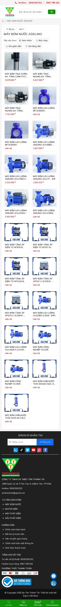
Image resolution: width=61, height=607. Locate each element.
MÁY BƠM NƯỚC (13, 504)
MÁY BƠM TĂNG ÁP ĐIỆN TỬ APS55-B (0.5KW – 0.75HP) (14, 247)
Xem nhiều (27, 40)
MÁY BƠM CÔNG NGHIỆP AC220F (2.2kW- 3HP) (41, 350)
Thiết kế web (47, 592)
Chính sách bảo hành (15, 529)
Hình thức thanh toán (15, 547)
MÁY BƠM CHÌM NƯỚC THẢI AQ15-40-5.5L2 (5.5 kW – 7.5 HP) (16, 418)
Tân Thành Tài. (32, 592)
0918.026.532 (16, 488)
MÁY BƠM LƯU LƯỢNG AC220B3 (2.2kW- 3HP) (44, 314)
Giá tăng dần (34, 46)
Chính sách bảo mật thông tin (19, 543)
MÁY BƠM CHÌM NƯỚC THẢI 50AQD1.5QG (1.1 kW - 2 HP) (44, 384)
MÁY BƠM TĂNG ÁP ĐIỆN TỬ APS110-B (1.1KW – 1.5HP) (14, 281)
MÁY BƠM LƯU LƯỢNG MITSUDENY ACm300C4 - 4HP (44, 111)
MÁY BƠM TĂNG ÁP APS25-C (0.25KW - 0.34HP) (14, 315)
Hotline (5, 488)
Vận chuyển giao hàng (16, 538)
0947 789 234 (52, 2)
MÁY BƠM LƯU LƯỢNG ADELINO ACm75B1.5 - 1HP (16, 179)
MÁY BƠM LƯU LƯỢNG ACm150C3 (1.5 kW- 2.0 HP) (16, 350)
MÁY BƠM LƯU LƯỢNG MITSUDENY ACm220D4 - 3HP (16, 145)
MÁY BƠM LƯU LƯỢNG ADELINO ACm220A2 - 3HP (16, 213)
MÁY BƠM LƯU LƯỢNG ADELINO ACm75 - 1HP (44, 177)
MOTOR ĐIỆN (11, 509)
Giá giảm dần (15, 46)
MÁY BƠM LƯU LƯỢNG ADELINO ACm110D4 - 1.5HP (44, 213)
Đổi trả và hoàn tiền (14, 534)
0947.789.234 (26, 563)
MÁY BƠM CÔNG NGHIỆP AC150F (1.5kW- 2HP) (13, 384)
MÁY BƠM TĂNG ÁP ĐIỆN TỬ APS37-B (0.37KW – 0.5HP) (42, 247)
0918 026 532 (35, 2)
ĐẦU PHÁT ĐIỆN (13, 518)
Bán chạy (43, 40)
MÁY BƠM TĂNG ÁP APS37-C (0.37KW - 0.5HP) (42, 281)
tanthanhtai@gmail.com (13, 493)
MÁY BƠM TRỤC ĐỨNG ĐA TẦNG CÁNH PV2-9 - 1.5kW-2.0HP (16, 76)
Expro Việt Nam (30, 595)
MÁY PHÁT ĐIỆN (13, 513)
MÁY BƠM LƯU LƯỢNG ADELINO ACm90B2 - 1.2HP (44, 145)
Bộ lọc (12, 29)
